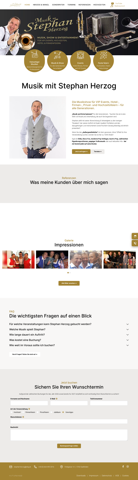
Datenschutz (107, 476)
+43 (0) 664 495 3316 (46, 467)
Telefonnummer (96, 399)
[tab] (68, 272)
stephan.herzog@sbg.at (22, 467)
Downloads (81, 476)
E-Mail (53, 399)
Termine (71, 5)
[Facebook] (123, 466)
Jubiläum (57, 412)
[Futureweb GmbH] (15, 476)
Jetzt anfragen (80, 151)
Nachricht (14, 427)
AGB (117, 476)
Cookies (125, 476)
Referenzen (84, 5)
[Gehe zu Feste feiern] (103, 60)
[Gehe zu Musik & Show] (57, 60)
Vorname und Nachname (19, 399)
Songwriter (58, 5)
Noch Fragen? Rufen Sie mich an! (24, 354)
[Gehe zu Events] (80, 60)
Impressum (93, 476)
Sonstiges (69, 412)
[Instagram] (127, 466)
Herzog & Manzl (41, 5)
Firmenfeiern (30, 412)
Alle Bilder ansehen (68, 283)
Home (27, 5)
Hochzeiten (99, 5)
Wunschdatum (16, 417)
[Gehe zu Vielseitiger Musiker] (34, 60)
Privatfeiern (44, 412)
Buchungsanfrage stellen (69, 446)
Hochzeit (17, 412)
